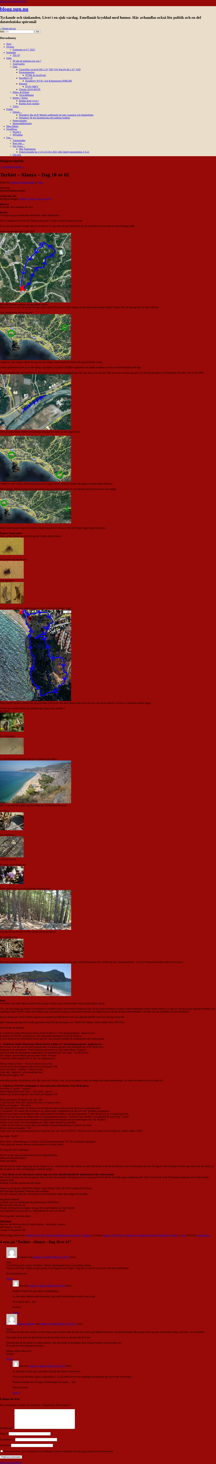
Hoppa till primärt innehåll (13, 1)
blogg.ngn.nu (14, 9)
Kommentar (7, 1428)
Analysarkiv (19, 63)
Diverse (10, 46)
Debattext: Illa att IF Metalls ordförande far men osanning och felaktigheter (56, 115)
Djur (42, 1235)
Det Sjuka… (19, 146)
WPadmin (18, 134)
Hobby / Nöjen (20, 98)
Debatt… (17, 112)
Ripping (23, 83)
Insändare (11, 52)
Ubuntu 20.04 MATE (29, 89)
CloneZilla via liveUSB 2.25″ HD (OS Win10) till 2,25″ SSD (50, 69)
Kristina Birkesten (26, 1323)
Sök (2, 31)
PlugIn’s (17, 132)
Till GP (16, 55)
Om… (9, 137)
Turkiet (173, 1235)
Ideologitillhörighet (22, 123)
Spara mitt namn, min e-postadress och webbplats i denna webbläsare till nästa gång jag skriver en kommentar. (59, 1451)
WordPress (11, 129)
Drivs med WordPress (11, 1462)
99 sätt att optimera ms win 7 (27, 61)
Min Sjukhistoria (27, 149)
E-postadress (7, 1439)
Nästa (19, 167)
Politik (9, 109)
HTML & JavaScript (35, 75)
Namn (4, 1433)
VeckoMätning (26, 95)
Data (15, 66)
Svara (10, 1279)
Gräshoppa (130, 1235)
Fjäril (114, 1235)
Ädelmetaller (19, 140)
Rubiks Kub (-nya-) (29, 100)
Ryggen (77, 1235)
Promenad (142, 1235)
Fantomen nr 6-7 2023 (24, 49)
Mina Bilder (12, 126)
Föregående (7, 167)
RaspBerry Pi (25, 78)
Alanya (107, 1235)
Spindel (152, 1235)
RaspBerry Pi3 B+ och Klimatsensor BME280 (48, 81)
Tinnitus (86, 1235)
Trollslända (163, 1235)
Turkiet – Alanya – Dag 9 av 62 (35, 199)
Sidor (9, 58)
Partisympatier (20, 120)
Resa (69, 1235)
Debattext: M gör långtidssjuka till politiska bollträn (44, 117)
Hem (8, 44)
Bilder (30, 1235)
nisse (40, 182)
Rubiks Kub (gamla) (29, 103)
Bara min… (18, 143)
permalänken (203, 1235)
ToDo (16, 106)
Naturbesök (60, 1235)
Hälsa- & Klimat (21, 92)
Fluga (121, 1235)
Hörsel (49, 1235)
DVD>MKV (31, 86)
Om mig (17, 154)
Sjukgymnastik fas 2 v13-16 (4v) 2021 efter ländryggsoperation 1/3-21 (54, 152)
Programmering (26, 72)
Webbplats (5, 1445)
